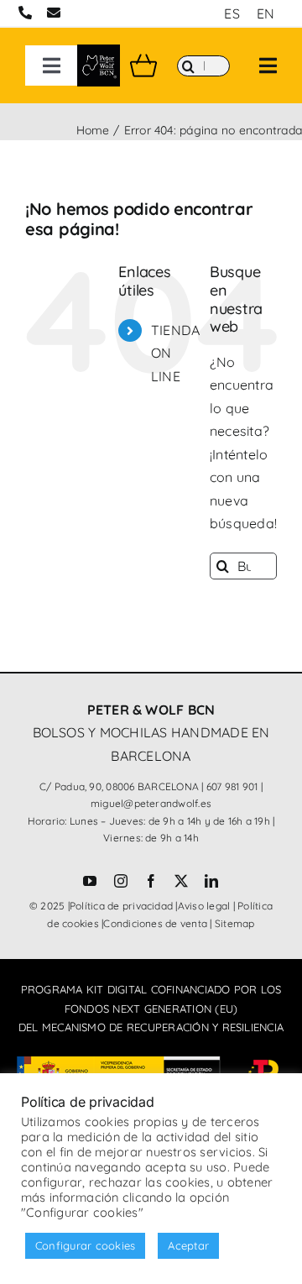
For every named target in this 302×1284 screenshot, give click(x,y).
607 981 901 (232, 786)
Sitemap (235, 923)
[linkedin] (211, 881)
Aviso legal (204, 905)
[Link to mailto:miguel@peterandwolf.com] (53, 12)
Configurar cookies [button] (85, 1245)
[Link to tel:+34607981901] (25, 12)
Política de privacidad (121, 905)
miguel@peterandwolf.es (151, 803)
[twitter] (181, 881)
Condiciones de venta (155, 923)
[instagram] (121, 881)
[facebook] (151, 881)
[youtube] (89, 881)
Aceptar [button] (188, 1245)
